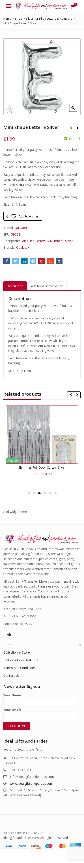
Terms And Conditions (19, 668)
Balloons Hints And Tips (20, 660)
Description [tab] (15, 286)
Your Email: (12, 710)
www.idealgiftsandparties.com (31, 783)
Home (7, 645)
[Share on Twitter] (15, 261)
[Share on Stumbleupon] (50, 261)
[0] (73, 6)
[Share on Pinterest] (41, 261)
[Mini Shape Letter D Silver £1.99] (71, 128)
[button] (77, 111)
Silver (69, 241)
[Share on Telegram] (33, 261)
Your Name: (12, 695)
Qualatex (21, 228)
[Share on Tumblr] (59, 261)
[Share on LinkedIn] (24, 261)
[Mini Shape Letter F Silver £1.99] (77, 128)
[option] (42, 77)
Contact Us (11, 675)
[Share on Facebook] (6, 261)
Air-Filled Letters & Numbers (42, 241)
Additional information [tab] (47, 286)
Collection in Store (16, 652)
